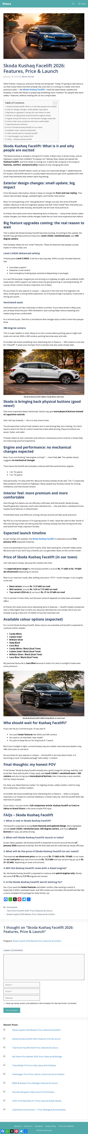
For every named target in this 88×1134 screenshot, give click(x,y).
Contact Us (28, 1126)
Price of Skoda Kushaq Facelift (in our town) (24, 127)
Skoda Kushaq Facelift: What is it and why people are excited (31, 106)
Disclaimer (39, 1126)
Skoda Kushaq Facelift (34, 89)
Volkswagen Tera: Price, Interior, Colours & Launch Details (38, 1074)
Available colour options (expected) (21, 130)
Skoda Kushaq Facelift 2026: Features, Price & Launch (36, 1038)
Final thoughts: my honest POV (20, 136)
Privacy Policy (50, 1126)
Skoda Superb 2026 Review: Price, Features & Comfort (31, 914)
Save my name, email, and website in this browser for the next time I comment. (41, 1003)
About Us (17, 1126)
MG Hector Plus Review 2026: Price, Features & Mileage (37, 1056)
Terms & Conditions (66, 1126)
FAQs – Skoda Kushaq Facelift (19, 139)
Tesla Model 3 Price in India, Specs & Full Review (34, 1065)
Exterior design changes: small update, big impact (27, 109)
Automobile (12, 907)
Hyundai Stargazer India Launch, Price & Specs (33, 1092)
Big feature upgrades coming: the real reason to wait (28, 112)
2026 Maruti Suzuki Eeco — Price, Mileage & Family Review (39, 1109)
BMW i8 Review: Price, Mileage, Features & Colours (35, 1083)
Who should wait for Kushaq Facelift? (22, 133)
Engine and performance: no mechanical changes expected (30, 118)
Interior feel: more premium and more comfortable (27, 121)
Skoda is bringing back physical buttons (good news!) (28, 115)
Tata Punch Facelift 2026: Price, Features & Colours (29, 910)
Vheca (6, 4)
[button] (73, 3)
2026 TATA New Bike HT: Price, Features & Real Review (36, 1100)
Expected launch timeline (16, 124)
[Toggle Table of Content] (53, 103)
